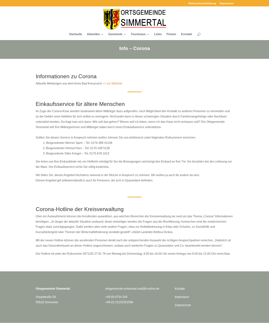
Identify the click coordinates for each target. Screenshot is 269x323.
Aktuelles (93, 34)
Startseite (75, 34)
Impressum (226, 3)
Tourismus (138, 34)
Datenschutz (183, 305)
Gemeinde (115, 34)
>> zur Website (112, 83)
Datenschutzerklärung (202, 3)
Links (158, 34)
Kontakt (186, 34)
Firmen (171, 34)
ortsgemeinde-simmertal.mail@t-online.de (132, 288)
